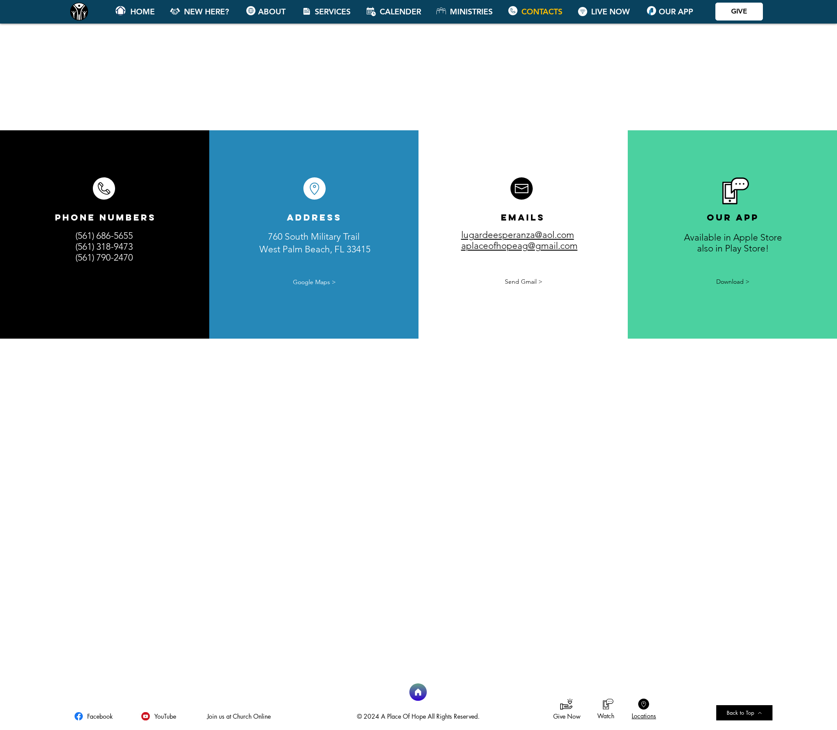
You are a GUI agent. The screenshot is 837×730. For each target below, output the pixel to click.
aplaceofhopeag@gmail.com (519, 245)
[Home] (121, 10)
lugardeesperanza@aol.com (517, 234)
